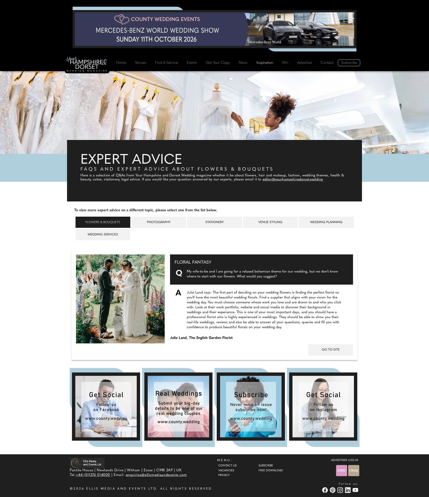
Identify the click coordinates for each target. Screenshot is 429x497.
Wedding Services (103, 234)
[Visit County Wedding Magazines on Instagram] (340, 490)
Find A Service (166, 63)
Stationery (214, 222)
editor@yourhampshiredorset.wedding (293, 179)
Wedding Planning (326, 222)
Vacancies (226, 470)
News (243, 63)
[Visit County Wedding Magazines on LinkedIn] (348, 490)
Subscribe (349, 63)
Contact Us (227, 465)
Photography (158, 222)
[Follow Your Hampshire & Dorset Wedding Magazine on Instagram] (323, 406)
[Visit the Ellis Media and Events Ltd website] (87, 463)
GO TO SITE (331, 349)
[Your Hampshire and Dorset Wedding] (87, 65)
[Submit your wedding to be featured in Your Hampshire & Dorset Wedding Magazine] (178, 406)
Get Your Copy (217, 63)
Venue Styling (270, 222)
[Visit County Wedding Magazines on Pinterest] (333, 490)
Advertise (304, 63)
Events (192, 63)
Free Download (271, 470)
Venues (140, 63)
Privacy (224, 475)
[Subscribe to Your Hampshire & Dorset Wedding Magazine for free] (251, 406)
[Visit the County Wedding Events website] (342, 470)
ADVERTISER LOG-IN (344, 460)
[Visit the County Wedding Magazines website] (353, 470)
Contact (327, 63)
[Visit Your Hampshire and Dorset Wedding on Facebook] (325, 490)
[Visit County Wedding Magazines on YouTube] (356, 490)
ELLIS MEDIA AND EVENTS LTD (121, 489)
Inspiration (265, 63)
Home (121, 63)
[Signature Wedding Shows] (214, 29)
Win (285, 63)
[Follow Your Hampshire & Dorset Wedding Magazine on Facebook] (106, 406)
